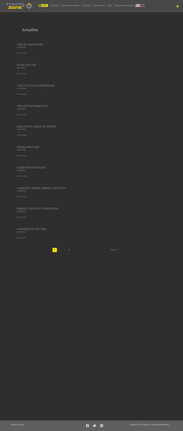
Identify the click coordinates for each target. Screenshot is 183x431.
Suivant (114, 250)
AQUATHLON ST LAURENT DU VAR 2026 (36, 126)
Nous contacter (18, 425)
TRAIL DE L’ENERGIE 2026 (30, 44)
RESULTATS (55, 5)
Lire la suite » (22, 53)
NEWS (109, 5)
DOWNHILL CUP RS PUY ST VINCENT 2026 (38, 208)
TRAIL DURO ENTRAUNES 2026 (32, 105)
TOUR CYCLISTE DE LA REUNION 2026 (36, 85)
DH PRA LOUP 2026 (26, 64)
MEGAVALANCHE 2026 (28, 146)
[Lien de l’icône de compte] (177, 6)
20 (69, 250)
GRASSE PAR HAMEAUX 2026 (31, 167)
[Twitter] (94, 426)
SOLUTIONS (86, 5)
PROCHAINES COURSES (70, 5)
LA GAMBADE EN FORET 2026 (31, 228)
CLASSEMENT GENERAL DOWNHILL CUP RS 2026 (41, 188)
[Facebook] (87, 426)
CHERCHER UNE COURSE (123, 5)
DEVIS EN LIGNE (99, 5)
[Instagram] (101, 426)
